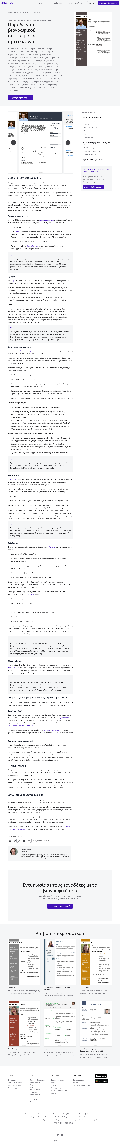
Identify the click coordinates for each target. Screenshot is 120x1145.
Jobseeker (62, 1141)
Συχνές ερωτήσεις (75, 3)
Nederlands (42, 1117)
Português (65, 1117)
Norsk (51, 1117)
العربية (49, 1123)
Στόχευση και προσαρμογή (92, 151)
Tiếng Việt (35, 1120)
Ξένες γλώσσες (88, 138)
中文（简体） (58, 1123)
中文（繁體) (69, 1123)
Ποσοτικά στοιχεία (90, 155)
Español (74, 1114)
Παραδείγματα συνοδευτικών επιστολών (35, 1097)
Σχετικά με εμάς (78, 1080)
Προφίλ (86, 124)
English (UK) (65, 1114)
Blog (31, 1102)
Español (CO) (83, 1114)
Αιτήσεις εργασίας (14, 1088)
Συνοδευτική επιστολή (16, 1083)
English (55, 1114)
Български (68, 1120)
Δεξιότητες (87, 134)
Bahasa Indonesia (30, 1114)
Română (87, 1117)
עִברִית (95, 1120)
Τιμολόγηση (57, 3)
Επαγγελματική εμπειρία (91, 127)
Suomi (95, 1117)
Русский (77, 1120)
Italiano (25, 1117)
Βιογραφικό (12, 13)
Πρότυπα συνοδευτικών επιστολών (35, 1089)
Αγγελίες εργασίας (14, 1085)
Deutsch (48, 1114)
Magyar (33, 1117)
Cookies (54, 1093)
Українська (86, 1120)
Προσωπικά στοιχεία (90, 121)
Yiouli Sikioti (17, 20)
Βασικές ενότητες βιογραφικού (92, 117)
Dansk (40, 1114)
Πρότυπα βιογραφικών (38, 1080)
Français (94, 1114)
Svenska (26, 1120)
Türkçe (43, 1120)
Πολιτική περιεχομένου (81, 1085)
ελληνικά (58, 1120)
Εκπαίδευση (88, 131)
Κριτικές (76, 1083)
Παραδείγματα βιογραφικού (28, 13)
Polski (57, 1117)
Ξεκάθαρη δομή (89, 148)
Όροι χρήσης (56, 1088)
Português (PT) (77, 1117)
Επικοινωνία (56, 1083)
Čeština (50, 1120)
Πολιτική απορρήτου (59, 1090)
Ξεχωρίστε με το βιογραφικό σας (93, 160)
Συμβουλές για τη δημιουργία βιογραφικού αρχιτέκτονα (96, 143)
